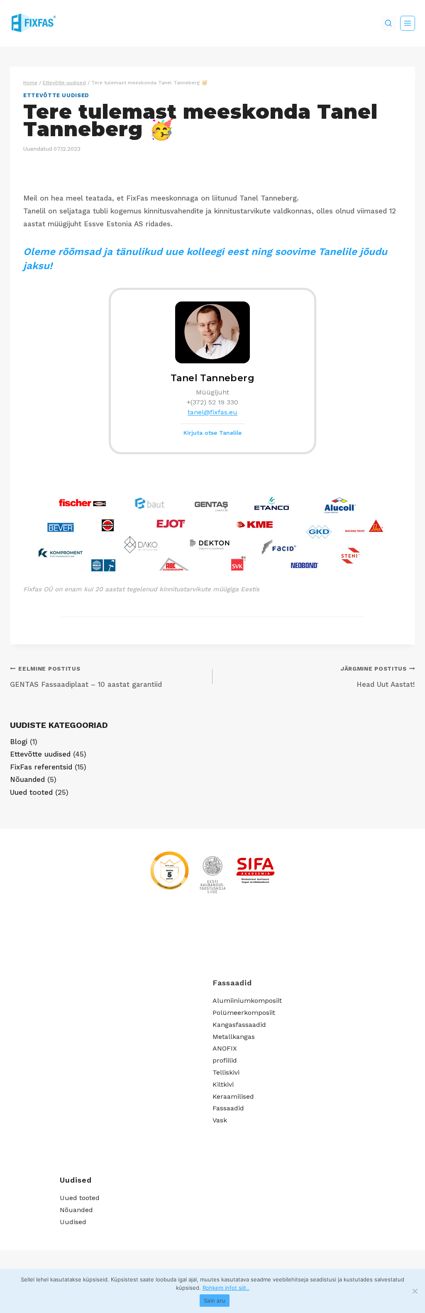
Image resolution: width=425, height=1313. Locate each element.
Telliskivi (225, 1072)
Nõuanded (27, 779)
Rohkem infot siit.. (226, 1287)
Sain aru (214, 1300)
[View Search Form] (388, 23)
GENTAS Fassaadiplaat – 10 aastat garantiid (86, 676)
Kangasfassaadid (239, 1025)
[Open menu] (407, 23)
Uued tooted (31, 792)
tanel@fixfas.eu (212, 412)
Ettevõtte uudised (56, 95)
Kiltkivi (223, 1084)
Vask (219, 1120)
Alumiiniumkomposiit (247, 1000)
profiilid (224, 1060)
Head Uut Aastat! (378, 676)
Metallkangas (233, 1037)
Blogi (18, 741)
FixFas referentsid (41, 767)
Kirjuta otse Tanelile (212, 432)
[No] (414, 1291)
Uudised (73, 1222)
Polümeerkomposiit (243, 1013)
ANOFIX (224, 1048)
